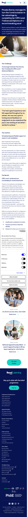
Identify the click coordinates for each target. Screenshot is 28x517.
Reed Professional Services (8, 474)
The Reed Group (5, 455)
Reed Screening (5, 470)
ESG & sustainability (6, 459)
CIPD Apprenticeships (6, 413)
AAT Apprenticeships (6, 411)
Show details (20, 272)
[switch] (23, 259)
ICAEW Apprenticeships (7, 415)
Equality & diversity (7, 510)
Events (3, 426)
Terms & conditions (7, 507)
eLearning (4, 441)
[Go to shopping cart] (20, 2)
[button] (24, 2)
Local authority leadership (7, 442)
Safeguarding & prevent (16, 509)
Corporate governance (18, 510)
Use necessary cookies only (13, 280)
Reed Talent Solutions (6, 468)
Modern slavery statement (10, 512)
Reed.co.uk (4, 472)
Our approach (5, 452)
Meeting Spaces (5, 424)
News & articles (5, 448)
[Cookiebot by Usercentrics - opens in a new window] (19, 231)
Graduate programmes (7, 439)
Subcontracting (20, 507)
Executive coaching (6, 435)
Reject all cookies (13, 284)
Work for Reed (5, 461)
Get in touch (4, 480)
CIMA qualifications (6, 398)
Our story (4, 457)
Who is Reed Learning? (7, 450)
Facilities (4, 422)
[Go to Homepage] (8, 2)
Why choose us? (5, 454)
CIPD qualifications (6, 396)
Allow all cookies (14, 277)
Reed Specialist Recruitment (8, 467)
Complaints (7, 509)
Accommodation (5, 420)
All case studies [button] (14, 362)
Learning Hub (5, 481)
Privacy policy (20, 512)
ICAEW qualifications (6, 402)
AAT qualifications (6, 405)
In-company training (6, 433)
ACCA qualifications (6, 403)
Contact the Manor (6, 428)
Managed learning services (8, 437)
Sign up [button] (14, 388)
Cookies (14, 507)
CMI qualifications (6, 400)
